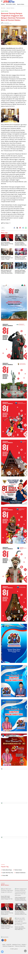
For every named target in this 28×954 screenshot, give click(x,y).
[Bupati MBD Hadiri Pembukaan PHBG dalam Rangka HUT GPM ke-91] (7, 891)
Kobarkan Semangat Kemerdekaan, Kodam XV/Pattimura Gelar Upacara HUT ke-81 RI (20, 272)
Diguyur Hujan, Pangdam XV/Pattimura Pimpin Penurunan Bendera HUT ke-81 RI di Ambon (21, 258)
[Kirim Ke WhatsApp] (26, 228)
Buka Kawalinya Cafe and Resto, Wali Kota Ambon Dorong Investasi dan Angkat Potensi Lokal (7, 272)
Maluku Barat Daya (7, 870)
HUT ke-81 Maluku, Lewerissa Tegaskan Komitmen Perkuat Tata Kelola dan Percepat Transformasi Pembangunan (20, 244)
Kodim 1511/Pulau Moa (7, 872)
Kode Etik (9, 944)
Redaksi (24, 944)
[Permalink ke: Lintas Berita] (2, 23)
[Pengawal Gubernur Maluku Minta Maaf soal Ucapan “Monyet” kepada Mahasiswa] (7, 251)
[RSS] (5, 940)
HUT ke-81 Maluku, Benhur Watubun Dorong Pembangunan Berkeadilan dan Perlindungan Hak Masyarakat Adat (7, 244)
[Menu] (2, 1)
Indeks (3, 944)
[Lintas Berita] (10, 1)
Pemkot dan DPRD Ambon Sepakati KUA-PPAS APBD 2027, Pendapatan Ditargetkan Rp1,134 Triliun (21, 928)
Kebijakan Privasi (16, 944)
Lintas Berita (6, 22)
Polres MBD (5, 875)
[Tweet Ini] (17, 228)
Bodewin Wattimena (20, 872)
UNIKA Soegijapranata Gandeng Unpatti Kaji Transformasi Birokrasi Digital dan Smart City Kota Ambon (20, 899)
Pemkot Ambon (18, 870)
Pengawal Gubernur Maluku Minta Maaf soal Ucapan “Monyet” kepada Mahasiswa (7, 258)
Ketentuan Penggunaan (8, 946)
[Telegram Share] (23, 228)
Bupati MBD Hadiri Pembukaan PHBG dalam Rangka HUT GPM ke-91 (7, 898)
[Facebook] (2, 940)
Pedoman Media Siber (20, 946)
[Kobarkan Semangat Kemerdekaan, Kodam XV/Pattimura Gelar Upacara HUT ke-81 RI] (21, 265)
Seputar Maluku (4, 11)
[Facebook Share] (14, 228)
